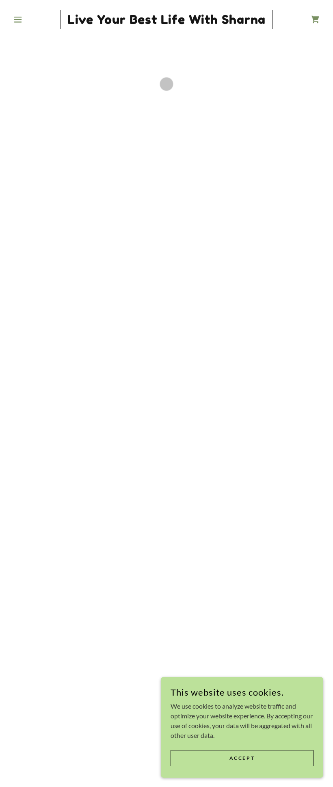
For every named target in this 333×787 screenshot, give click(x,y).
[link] (166, 21)
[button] (33, 19)
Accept (242, 758)
